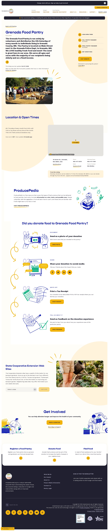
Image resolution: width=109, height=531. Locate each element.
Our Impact (47, 477)
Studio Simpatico (85, 507)
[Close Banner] (105, 3)
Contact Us (47, 485)
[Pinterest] (25, 512)
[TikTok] (42, 512)
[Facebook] (7, 62)
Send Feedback (57, 329)
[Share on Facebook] (52, 272)
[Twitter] (8, 512)
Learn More (81, 65)
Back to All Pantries (11, 26)
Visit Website (85, 59)
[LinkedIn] (31, 512)
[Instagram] (19, 512)
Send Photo (56, 244)
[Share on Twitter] (58, 272)
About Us (47, 480)
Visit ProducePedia (21, 206)
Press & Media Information (52, 483)
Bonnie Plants (99, 509)
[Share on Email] (69, 272)
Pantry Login (102, 12)
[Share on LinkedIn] (64, 272)
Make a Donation (102, 7)
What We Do (47, 474)
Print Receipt (56, 301)
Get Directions (57, 164)
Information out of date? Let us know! (8, 528)
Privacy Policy (91, 511)
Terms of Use (99, 511)
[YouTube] (36, 512)
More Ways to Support (54, 427)
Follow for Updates (11, 70)
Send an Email (77, 166)
